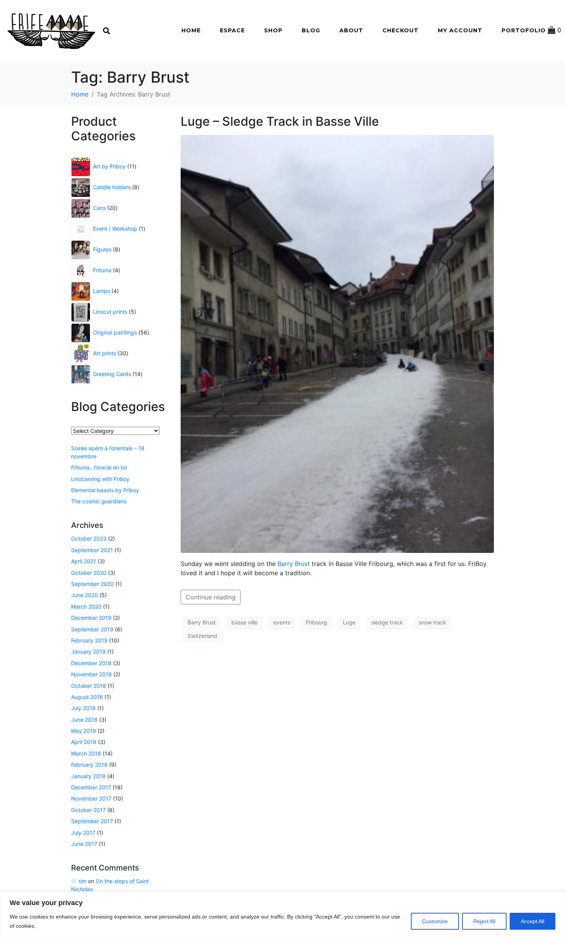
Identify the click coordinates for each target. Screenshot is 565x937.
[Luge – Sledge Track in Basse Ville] (337, 343)
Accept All (532, 921)
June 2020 (84, 595)
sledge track (387, 622)
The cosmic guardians (98, 501)
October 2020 (88, 572)
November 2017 (91, 798)
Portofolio (524, 30)
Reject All (484, 921)
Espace (232, 30)
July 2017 (83, 832)
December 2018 (91, 663)
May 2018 (83, 730)
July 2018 (83, 708)
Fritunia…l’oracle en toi (99, 467)
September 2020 (92, 584)
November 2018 (91, 674)
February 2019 (89, 640)
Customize (435, 921)
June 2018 (84, 719)
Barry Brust (294, 564)
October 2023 (88, 538)
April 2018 (83, 742)
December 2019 (91, 617)
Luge (349, 622)
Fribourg (316, 622)
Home (191, 30)
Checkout (400, 30)
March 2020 (86, 606)
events (281, 622)
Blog (311, 30)
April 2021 (83, 561)
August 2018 (87, 697)
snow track (432, 622)
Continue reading (211, 597)
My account (460, 30)
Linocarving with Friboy (100, 479)
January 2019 (88, 651)
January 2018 (88, 776)
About (351, 30)
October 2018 (88, 685)
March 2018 (86, 753)
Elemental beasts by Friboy (105, 490)
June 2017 (84, 843)
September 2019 (92, 629)
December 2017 (91, 787)
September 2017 (92, 821)
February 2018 (89, 764)
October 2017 (88, 810)
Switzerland (202, 635)
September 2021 (92, 550)
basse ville (244, 622)
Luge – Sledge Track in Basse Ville (280, 121)
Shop (273, 30)
